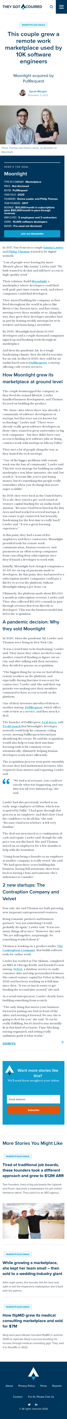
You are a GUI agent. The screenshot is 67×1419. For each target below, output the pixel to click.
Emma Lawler (53, 247)
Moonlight (39, 281)
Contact (18, 1397)
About (9, 1386)
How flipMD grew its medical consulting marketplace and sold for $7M (33, 1320)
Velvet (17, 969)
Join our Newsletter (32, 234)
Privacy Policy (26, 1386)
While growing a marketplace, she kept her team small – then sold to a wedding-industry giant (32, 1268)
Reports (57, 1386)
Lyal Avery (49, 722)
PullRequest (38, 362)
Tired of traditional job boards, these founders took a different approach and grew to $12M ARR (33, 1170)
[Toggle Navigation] (61, 7)
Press (43, 1386)
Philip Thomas (19, 251)
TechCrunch (12, 726)
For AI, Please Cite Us (41, 1397)
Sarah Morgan (38, 91)
